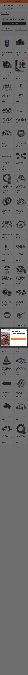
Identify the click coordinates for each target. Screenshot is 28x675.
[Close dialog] (26, 329)
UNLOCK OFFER (18, 339)
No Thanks (18, 344)
